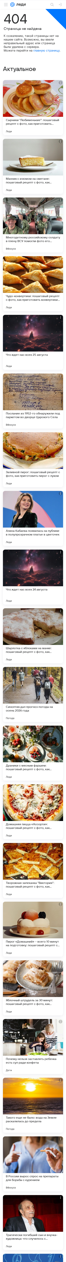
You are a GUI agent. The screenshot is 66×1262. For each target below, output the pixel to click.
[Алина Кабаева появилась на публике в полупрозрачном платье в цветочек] (33, 518)
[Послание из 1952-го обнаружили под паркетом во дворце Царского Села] (33, 401)
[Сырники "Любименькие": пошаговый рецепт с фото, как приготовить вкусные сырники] (33, 107)
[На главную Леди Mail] (20, 4)
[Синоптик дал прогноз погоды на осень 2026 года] (33, 694)
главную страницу (46, 50)
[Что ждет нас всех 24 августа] (33, 577)
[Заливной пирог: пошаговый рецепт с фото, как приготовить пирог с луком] (33, 459)
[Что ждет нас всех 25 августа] (33, 342)
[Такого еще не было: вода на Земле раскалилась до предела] (33, 1105)
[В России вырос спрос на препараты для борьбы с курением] (33, 1163)
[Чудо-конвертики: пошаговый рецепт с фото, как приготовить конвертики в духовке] (33, 283)
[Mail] (12, 4)
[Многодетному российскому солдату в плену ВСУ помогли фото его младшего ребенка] (33, 225)
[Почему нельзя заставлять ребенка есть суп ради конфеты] (33, 1046)
